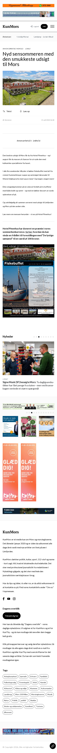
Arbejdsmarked (10, 676)
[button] (34, 337)
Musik (49, 694)
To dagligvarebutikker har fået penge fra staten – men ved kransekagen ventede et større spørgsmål (28, 385)
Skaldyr (33, 700)
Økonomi (8, 712)
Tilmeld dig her (11, 616)
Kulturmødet (46, 688)
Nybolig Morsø (19, 37)
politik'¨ (24, 700)
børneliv (23, 676)
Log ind (36, 26)
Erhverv (33, 676)
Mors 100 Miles (21, 694)
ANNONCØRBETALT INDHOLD (13, 49)
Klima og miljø (21, 688)
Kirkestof (8, 688)
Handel (43, 682)
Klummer (33, 688)
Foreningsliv (24, 682)
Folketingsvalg (10, 682)
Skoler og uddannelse (13, 706)
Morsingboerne (37, 694)
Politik (14, 700)
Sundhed (29, 706)
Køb (44, 26)
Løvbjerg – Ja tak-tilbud (39, 37)
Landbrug (8, 694)
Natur (6, 700)
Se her (28, 232)
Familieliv (43, 676)
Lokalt (28, 49)
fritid (35, 682)
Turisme (39, 706)
